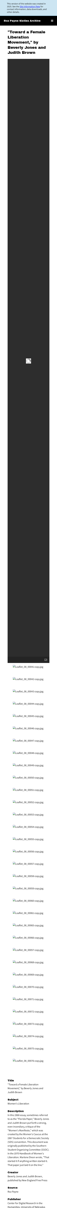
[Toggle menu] (52, 21)
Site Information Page (30, 6)
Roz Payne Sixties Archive (22, 20)
